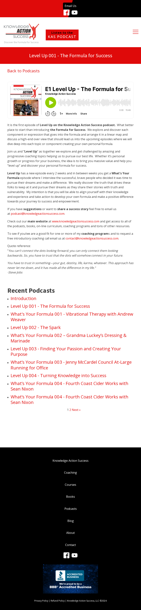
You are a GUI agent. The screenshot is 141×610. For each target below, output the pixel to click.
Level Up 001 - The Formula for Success (50, 306)
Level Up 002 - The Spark (36, 327)
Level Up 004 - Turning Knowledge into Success (58, 375)
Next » (76, 410)
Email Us (70, 6)
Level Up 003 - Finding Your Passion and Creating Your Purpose (66, 351)
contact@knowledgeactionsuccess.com (92, 238)
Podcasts (70, 509)
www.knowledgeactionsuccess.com (75, 221)
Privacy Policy (41, 600)
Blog (70, 521)
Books (70, 497)
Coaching (70, 473)
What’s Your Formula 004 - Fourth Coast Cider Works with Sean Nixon (69, 386)
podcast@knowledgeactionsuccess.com (37, 214)
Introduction (23, 298)
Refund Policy (58, 600)
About (70, 533)
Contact (70, 545)
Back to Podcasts (23, 70)
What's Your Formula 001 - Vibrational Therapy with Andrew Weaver (72, 317)
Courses (70, 485)
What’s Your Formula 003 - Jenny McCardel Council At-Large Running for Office (71, 365)
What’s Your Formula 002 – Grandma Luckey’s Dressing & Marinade (68, 338)
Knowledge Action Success (70, 461)
